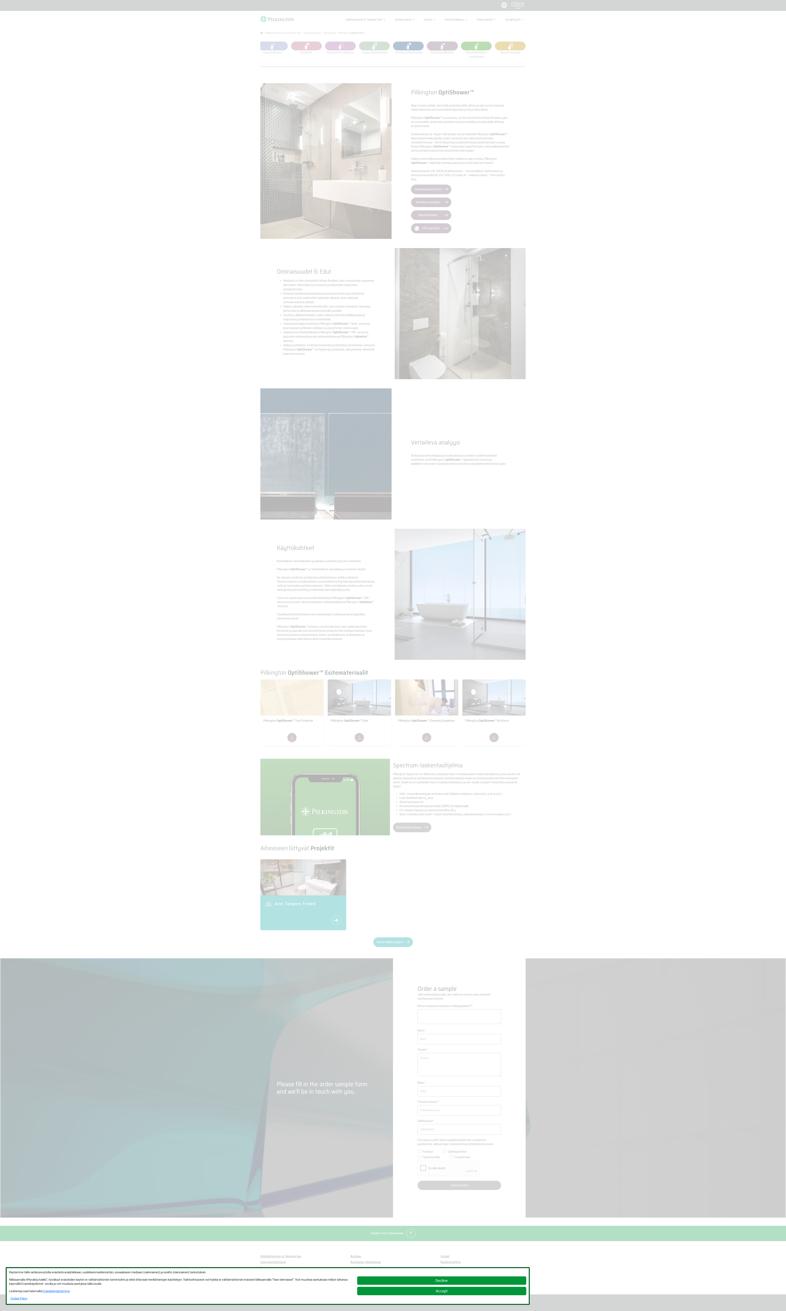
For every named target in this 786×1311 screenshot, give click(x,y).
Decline (442, 1280)
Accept (441, 1291)
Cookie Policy (18, 1298)
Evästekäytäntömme (56, 1291)
